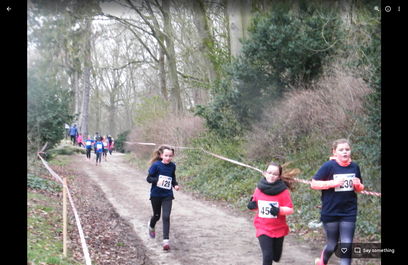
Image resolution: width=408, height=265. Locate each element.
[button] (15, 132)
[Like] (344, 250)
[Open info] (388, 8)
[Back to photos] (9, 9)
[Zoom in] (376, 8)
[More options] (399, 8)
